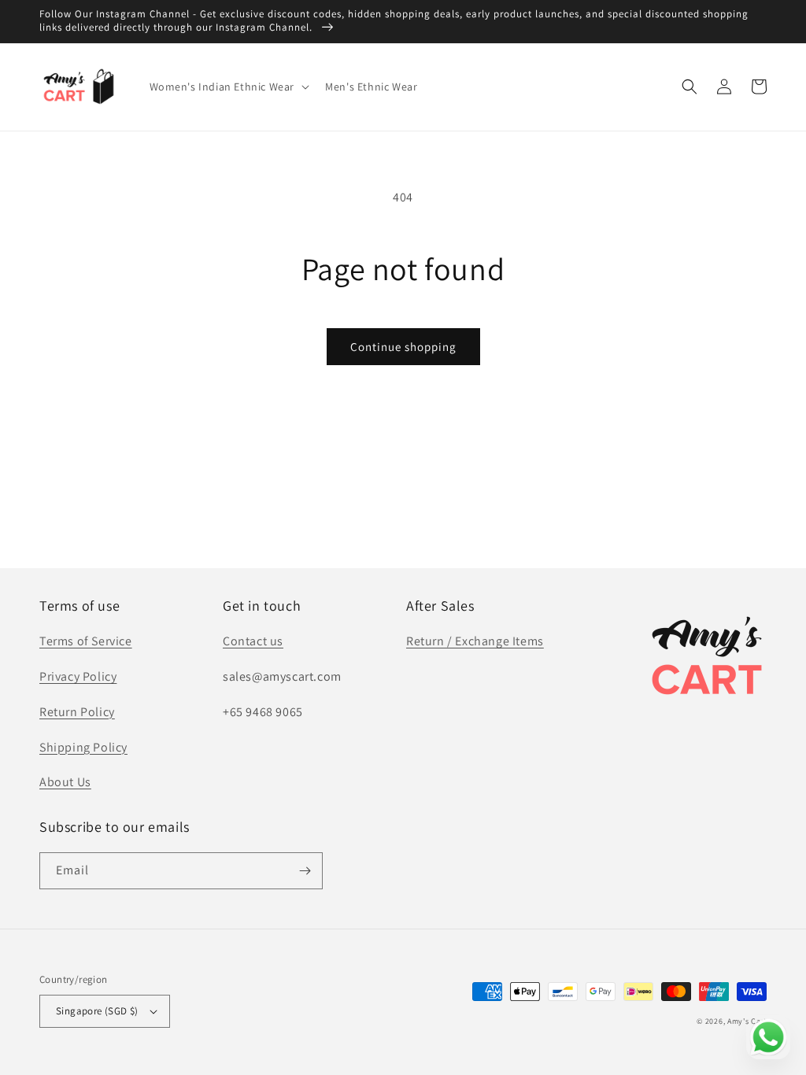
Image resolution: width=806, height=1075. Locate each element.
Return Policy (77, 712)
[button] (228, 86)
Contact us (253, 641)
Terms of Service (85, 641)
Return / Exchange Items (475, 641)
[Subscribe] (304, 870)
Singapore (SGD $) (97, 1011)
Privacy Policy (77, 676)
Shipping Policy (83, 747)
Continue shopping (403, 346)
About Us (65, 782)
